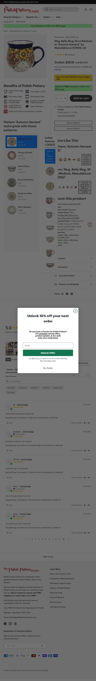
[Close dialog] (75, 311)
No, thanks (48, 368)
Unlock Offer (48, 353)
